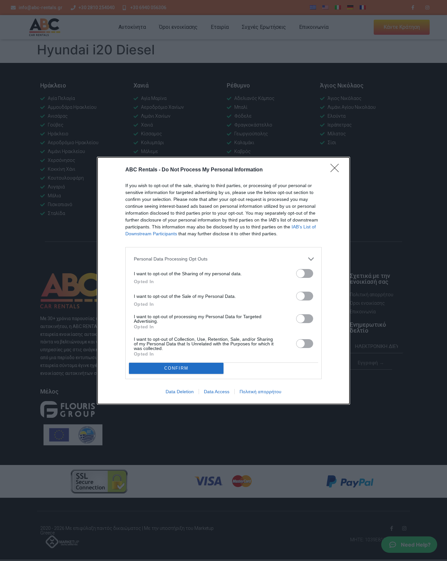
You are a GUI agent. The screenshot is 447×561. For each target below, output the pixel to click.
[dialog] (223, 280)
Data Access (216, 391)
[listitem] (223, 259)
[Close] (337, 170)
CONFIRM (176, 368)
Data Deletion (180, 391)
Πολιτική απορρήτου (260, 391)
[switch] (304, 273)
